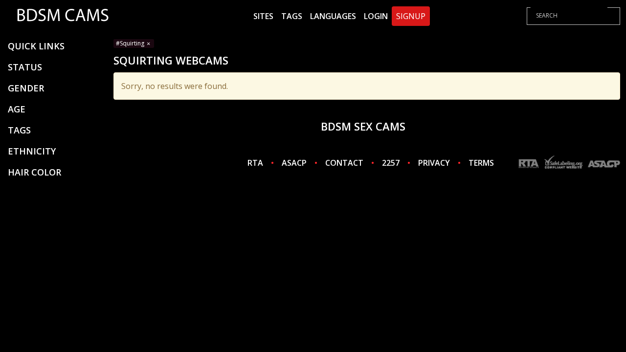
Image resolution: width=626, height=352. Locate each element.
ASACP (294, 162)
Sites (263, 16)
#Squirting (131, 43)
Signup (410, 16)
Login (376, 16)
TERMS (481, 162)
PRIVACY (434, 162)
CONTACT (344, 162)
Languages (333, 16)
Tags (291, 16)
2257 (391, 162)
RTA (255, 162)
